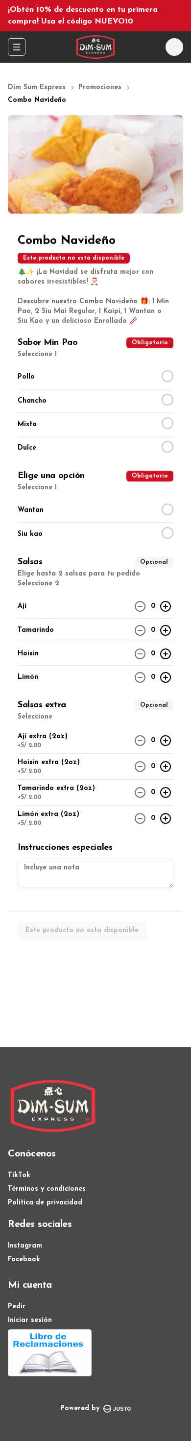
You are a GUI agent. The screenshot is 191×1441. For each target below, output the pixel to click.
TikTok (19, 1175)
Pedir (16, 1306)
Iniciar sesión (30, 1320)
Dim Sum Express (37, 87)
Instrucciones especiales (65, 847)
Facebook (24, 1259)
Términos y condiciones (47, 1189)
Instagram (25, 1245)
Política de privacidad (45, 1202)
